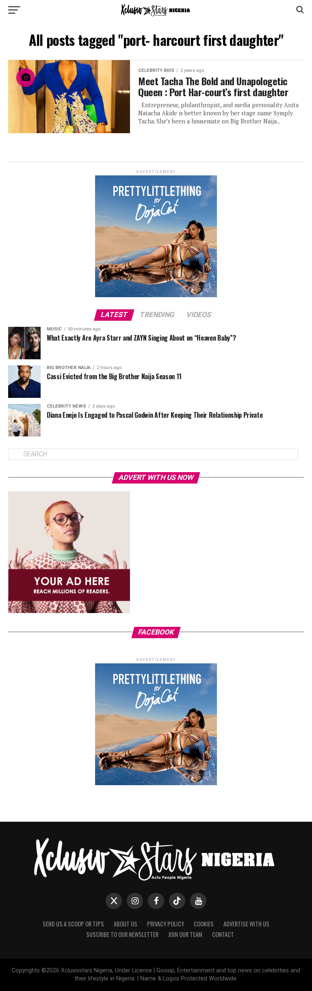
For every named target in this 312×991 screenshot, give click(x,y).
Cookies (204, 924)
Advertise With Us (246, 924)
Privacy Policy (165, 924)
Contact (223, 934)
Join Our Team (185, 934)
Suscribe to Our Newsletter (122, 934)
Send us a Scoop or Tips (73, 924)
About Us (125, 924)
